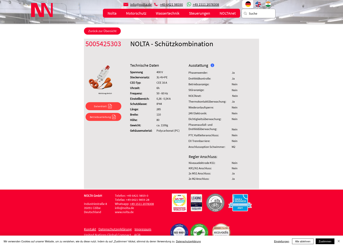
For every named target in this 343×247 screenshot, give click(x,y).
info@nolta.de (124, 208)
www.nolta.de (124, 212)
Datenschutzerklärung (188, 241)
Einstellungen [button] (281, 241)
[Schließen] (339, 241)
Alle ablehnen (302, 241)
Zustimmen (325, 241)
